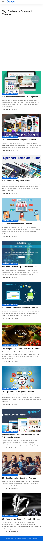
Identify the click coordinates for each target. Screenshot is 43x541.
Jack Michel (6, 109)
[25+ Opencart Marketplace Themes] (21, 377)
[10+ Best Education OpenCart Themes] (21, 463)
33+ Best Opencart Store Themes (17, 224)
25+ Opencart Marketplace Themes (18, 392)
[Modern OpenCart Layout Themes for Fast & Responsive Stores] (21, 420)
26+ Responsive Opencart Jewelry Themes (21, 519)
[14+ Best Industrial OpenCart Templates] (21, 252)
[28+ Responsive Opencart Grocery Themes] (21, 334)
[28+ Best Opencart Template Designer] (21, 125)
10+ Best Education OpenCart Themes (19, 478)
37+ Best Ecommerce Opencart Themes (20, 308)
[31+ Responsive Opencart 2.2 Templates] (21, 82)
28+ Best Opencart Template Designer (19, 140)
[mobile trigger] (3, 2)
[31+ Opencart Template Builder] (21, 166)
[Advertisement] (21, 43)
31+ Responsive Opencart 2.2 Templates (20, 97)
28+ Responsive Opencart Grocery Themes (21, 348)
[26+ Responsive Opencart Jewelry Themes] (21, 504)
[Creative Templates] (11, 2)
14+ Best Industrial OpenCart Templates (19, 267)
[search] (39, 2)
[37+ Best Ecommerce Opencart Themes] (21, 293)
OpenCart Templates (10, 93)
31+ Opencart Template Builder (16, 181)
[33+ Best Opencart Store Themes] (21, 209)
